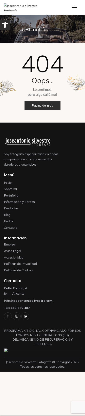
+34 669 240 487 (17, 308)
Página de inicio (42, 105)
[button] (5, 25)
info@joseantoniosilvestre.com (28, 301)
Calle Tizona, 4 (15, 288)
